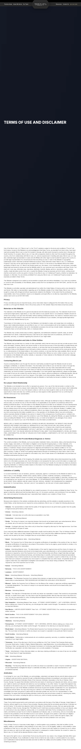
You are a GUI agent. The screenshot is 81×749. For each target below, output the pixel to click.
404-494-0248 (73, 4)
